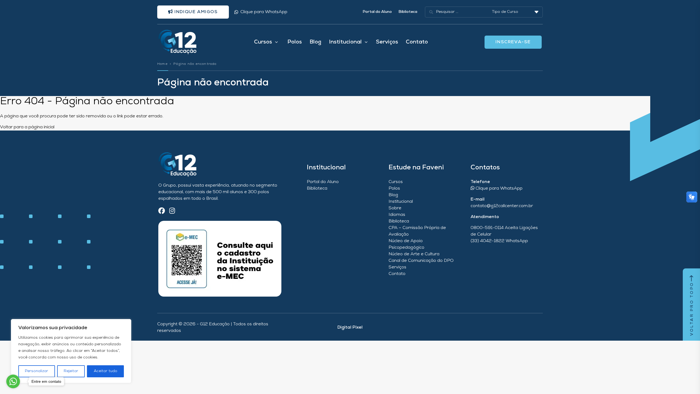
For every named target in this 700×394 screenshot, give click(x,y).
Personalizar (36, 371)
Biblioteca (407, 12)
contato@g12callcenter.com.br (502, 206)
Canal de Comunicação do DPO (421, 261)
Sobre (395, 208)
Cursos (396, 182)
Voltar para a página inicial (27, 127)
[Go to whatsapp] (13, 381)
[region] (71, 351)
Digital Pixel (350, 327)
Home (162, 64)
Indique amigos (195, 12)
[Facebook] (161, 211)
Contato (417, 42)
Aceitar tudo (105, 371)
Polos (294, 42)
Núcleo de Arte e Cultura (414, 254)
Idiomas (397, 215)
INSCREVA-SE (513, 42)
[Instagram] (172, 211)
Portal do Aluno (377, 12)
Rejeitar (71, 371)
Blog (315, 42)
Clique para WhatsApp (263, 12)
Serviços (387, 42)
